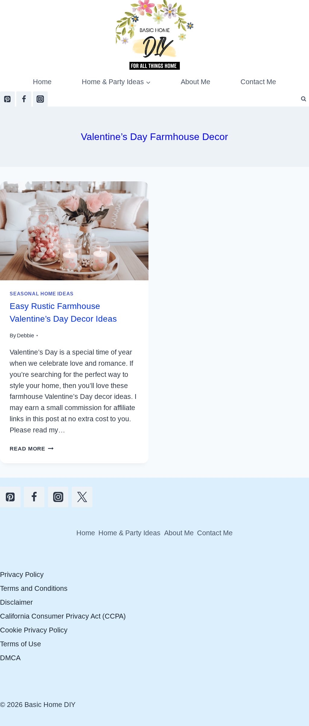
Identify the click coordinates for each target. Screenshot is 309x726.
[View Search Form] (303, 99)
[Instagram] (40, 98)
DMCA (10, 658)
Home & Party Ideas (129, 533)
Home (42, 82)
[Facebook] (23, 98)
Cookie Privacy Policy (34, 630)
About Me (195, 82)
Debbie (25, 335)
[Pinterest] (7, 98)
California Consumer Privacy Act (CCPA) (63, 616)
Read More (32, 448)
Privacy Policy (22, 574)
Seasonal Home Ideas (42, 293)
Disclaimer (16, 602)
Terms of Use (20, 644)
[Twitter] (82, 497)
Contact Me (258, 82)
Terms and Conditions (34, 588)
